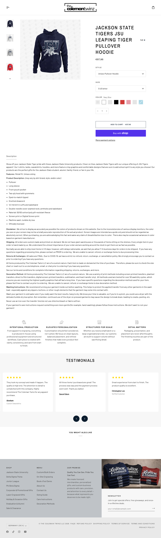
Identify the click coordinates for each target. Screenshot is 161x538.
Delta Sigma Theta (14, 476)
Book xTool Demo (44, 481)
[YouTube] (25, 532)
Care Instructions (44, 499)
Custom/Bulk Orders (46, 472)
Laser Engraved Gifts (15, 495)
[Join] (153, 508)
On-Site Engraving (45, 476)
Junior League (12, 481)
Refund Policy (84, 524)
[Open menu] (10, 7)
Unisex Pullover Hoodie (108, 73)
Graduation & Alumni (15, 503)
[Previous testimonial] (76, 419)
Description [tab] (11, 156)
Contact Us (41, 490)
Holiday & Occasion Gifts (16, 499)
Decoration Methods (46, 503)
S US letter (103, 88)
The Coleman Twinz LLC (53, 524)
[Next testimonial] (85, 419)
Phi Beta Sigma (12, 485)
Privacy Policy (147, 527)
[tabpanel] (80, 236)
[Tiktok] (13, 532)
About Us (41, 485)
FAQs (72, 524)
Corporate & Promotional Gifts (19, 490)
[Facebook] (7, 532)
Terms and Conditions (143, 524)
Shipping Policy (101, 524)
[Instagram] (19, 532)
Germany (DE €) (16, 525)
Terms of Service (120, 524)
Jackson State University (17, 472)
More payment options (105, 140)
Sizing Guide (42, 495)
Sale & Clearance (13, 508)
